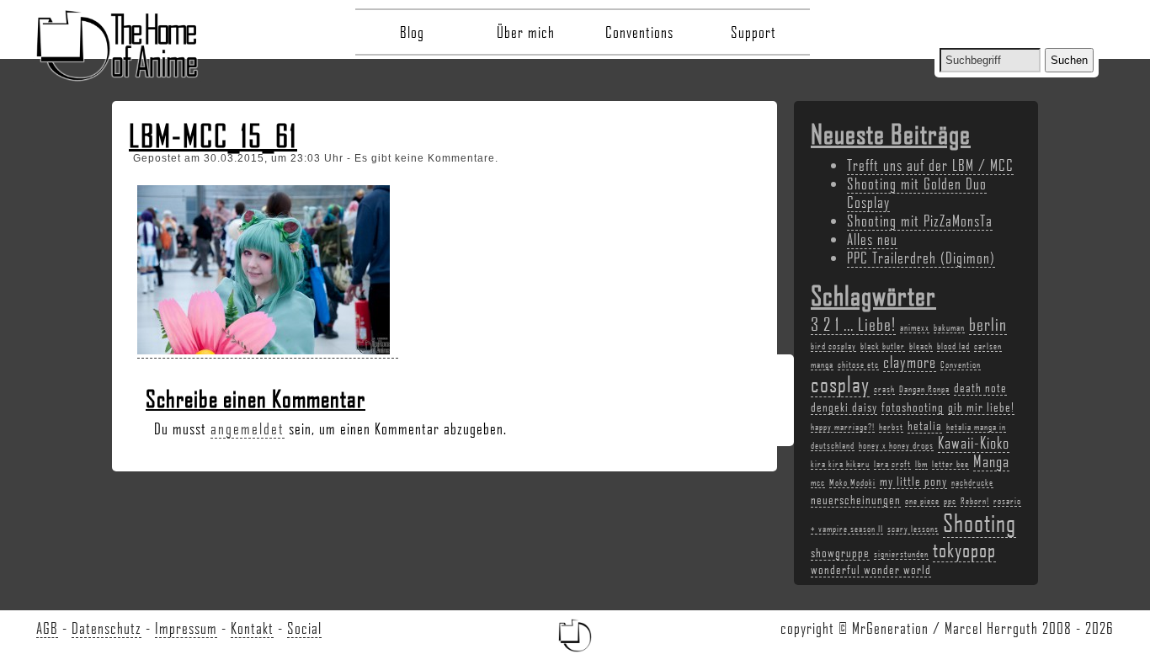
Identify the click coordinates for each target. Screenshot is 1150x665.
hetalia (925, 425)
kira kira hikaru (840, 464)
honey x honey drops (896, 445)
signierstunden (901, 554)
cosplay (840, 383)
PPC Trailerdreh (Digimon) (921, 257)
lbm (921, 464)
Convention (960, 364)
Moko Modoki (852, 482)
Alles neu (872, 239)
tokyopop (964, 549)
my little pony (913, 480)
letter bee (950, 464)
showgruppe (840, 552)
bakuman (949, 327)
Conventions (639, 32)
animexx (914, 327)
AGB (47, 628)
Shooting (979, 522)
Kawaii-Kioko (973, 443)
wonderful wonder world (871, 569)
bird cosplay (833, 346)
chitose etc (858, 364)
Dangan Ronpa (924, 389)
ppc (950, 501)
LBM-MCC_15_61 (213, 135)
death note (980, 387)
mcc (818, 482)
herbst (891, 427)
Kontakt (252, 628)
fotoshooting (912, 406)
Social (304, 628)
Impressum (186, 628)
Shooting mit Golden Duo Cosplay (917, 192)
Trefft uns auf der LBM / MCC (930, 165)
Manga (991, 461)
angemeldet (247, 428)
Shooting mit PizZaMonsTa (920, 220)
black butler (882, 346)
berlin (988, 323)
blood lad (953, 346)
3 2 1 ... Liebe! (853, 323)
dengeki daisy (844, 406)
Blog (412, 32)
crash (884, 389)
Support (753, 32)
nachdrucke (972, 482)
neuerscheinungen (856, 499)
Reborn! (975, 501)
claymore (909, 362)
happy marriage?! (843, 427)
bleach (921, 346)
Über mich (526, 32)
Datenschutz (106, 628)
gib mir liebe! (981, 406)
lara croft (892, 464)
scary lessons (913, 529)
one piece (922, 501)
